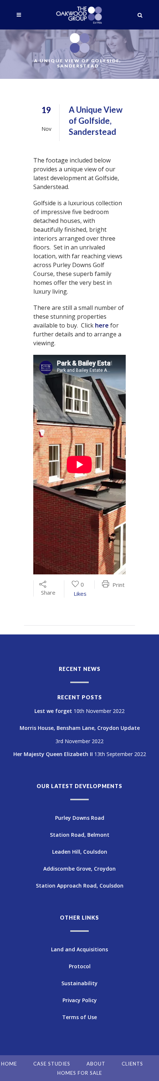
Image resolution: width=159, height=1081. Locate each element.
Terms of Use (79, 1017)
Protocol (80, 966)
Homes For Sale (79, 1073)
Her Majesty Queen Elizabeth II (53, 754)
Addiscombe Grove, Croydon (79, 868)
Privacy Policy (79, 1000)
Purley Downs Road (79, 817)
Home (9, 1064)
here (102, 325)
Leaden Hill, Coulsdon (79, 851)
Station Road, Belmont (79, 834)
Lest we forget (53, 710)
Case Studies (51, 1064)
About (96, 1064)
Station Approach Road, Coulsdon (80, 885)
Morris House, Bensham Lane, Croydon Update (80, 727)
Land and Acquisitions (79, 949)
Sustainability (79, 983)
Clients (132, 1064)
